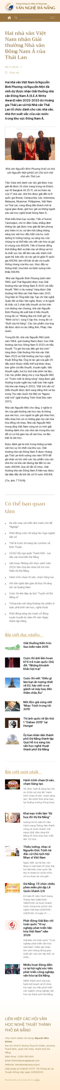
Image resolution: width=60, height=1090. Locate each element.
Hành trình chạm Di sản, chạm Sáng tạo (31, 577)
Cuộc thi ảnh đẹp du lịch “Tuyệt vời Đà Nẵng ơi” (31, 595)
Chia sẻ (14, 73)
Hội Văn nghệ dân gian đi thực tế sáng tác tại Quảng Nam (30, 585)
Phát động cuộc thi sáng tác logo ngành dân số (32, 535)
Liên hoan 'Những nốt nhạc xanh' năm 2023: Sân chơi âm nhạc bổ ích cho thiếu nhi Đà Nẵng (30, 567)
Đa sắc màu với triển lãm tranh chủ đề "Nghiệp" (30, 525)
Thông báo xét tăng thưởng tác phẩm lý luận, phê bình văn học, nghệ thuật (31, 605)
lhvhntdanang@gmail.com (26, 1060)
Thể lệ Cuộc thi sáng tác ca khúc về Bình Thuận (29, 545)
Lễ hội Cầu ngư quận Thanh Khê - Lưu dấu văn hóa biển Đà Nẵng (30, 555)
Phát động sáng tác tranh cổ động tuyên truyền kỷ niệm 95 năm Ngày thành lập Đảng (28, 617)
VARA (37, 1080)
